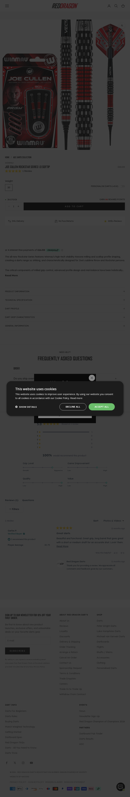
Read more (76, 398)
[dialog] (65, 398)
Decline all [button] (73, 406)
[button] (26, 407)
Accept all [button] (102, 406)
